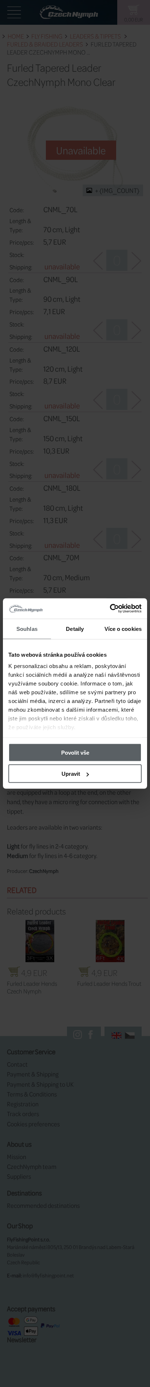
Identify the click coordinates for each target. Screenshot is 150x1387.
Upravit (71, 774)
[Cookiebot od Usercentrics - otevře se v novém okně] (110, 608)
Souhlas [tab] (27, 628)
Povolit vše (75, 752)
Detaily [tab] (75, 628)
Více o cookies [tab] (123, 628)
